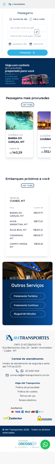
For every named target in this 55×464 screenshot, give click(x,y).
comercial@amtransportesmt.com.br (29, 375)
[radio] (10, 19)
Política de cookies (27, 391)
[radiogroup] (27, 19)
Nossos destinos (27, 400)
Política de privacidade (27, 387)
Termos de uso (27, 396)
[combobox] (27, 27)
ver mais (28, 104)
